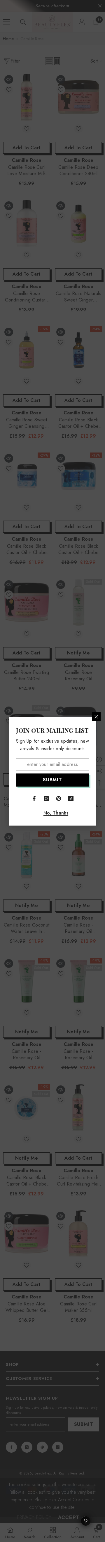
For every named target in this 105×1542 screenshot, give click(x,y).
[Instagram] (46, 798)
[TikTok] (71, 798)
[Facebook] (34, 798)
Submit (52, 779)
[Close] (96, 716)
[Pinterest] (58, 798)
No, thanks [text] (55, 813)
